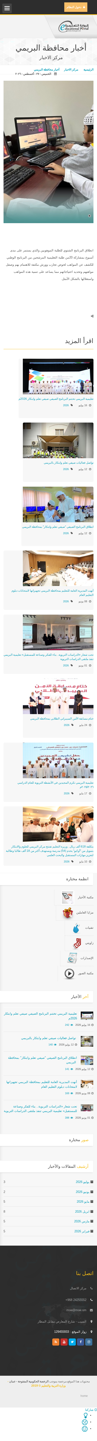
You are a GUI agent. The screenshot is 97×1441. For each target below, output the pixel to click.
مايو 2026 (83, 1201)
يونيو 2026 (82, 1192)
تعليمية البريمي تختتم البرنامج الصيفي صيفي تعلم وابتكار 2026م (56, 398)
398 (67, 1117)
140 (50, 1044)
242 (67, 1024)
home (84, 1396)
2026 (66, 405)
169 (67, 1093)
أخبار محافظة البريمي (46, 69)
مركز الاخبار (71, 69)
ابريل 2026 (82, 1211)
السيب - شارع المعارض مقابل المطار (62, 1321)
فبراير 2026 (81, 1231)
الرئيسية (88, 69)
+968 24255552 (75, 1300)
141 (67, 1069)
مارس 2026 (81, 1221)
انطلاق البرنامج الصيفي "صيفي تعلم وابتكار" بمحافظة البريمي (57, 526)
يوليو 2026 (82, 1182)
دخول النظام (74, 7)
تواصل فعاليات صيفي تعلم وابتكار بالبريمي (68, 462)
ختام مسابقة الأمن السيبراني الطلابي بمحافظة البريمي (61, 718)
